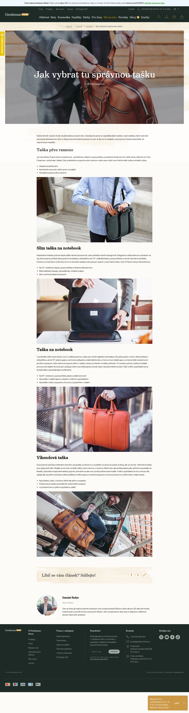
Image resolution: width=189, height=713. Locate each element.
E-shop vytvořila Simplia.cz (155, 672)
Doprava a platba (62, 645)
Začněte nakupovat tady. (154, 3)
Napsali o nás (33, 648)
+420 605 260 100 (137, 637)
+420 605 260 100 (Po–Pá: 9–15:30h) (156, 9)
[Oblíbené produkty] (174, 17)
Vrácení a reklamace (64, 653)
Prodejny (49, 9)
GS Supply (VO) (81, 9)
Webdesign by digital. (174, 672)
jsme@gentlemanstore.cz (140, 642)
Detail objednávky (63, 636)
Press (30, 644)
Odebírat (114, 651)
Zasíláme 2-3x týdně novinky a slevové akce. (104, 658)
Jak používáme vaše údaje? (99, 659)
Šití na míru (60, 9)
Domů (69, 26)
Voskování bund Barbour (34, 653)
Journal (70, 9)
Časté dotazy (61, 640)
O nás (41, 9)
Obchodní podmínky (64, 649)
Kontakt (131, 9)
